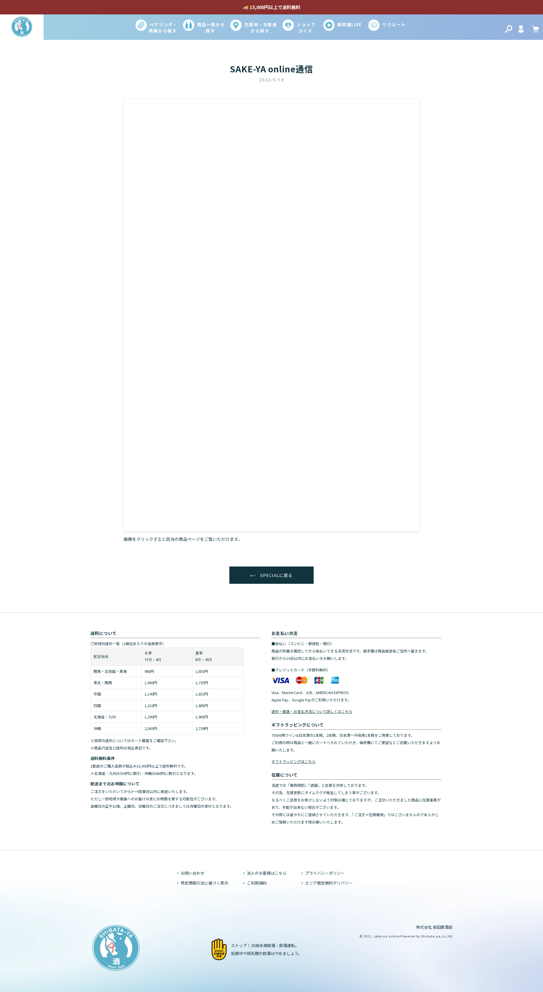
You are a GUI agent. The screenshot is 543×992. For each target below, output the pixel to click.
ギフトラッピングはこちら (294, 761)
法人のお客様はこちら (266, 873)
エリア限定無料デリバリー (329, 883)
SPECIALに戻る (275, 575)
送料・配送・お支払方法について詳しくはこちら (312, 711)
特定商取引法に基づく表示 (204, 883)
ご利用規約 (257, 883)
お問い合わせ (192, 873)
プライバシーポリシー (325, 873)
